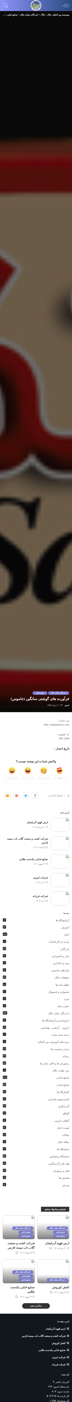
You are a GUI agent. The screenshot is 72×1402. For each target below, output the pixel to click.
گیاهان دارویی (61, 1120)
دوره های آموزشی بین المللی (53, 1042)
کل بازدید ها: (62, 1396)
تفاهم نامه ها (62, 984)
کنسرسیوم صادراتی (58, 1099)
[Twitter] (26, 795)
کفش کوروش (60, 1287)
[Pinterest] (16, 795)
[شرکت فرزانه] (60, 898)
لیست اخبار (63, 1128)
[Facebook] (35, 795)
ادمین (67, 705)
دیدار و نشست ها (60, 1049)
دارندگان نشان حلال (58, 693)
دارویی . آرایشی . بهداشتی (54, 1027)
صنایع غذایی (39, 693)
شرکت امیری (40, 877)
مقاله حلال (63, 1142)
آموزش (65, 927)
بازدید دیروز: (62, 1391)
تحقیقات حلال (62, 977)
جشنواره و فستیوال (58, 992)
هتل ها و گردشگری (59, 1163)
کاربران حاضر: (61, 1382)
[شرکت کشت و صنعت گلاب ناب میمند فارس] (60, 843)
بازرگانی (64, 949)
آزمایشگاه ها (62, 920)
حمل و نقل (63, 1006)
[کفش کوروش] (53, 1271)
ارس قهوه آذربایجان (37, 822)
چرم (66, 999)
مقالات (65, 1135)
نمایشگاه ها (63, 1149)
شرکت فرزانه (40, 896)
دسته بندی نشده (60, 1034)
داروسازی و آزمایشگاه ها (55, 1020)
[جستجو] (7, 5)
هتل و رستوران (61, 1170)
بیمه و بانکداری (61, 963)
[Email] (7, 795)
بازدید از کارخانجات (59, 941)
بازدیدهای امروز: (60, 1386)
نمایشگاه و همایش (59, 1156)
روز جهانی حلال (60, 1070)
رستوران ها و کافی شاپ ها (54, 1063)
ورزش (65, 1185)
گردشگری (63, 1106)
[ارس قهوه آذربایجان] (60, 825)
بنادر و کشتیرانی (60, 956)
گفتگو (66, 1113)
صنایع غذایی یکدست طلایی (33, 859)
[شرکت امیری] (60, 880)
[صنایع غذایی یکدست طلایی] (60, 862)
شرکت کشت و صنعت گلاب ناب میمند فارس (44, 1336)
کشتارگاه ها (63, 1092)
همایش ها (64, 1177)
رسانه (66, 1056)
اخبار (66, 934)
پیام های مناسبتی (60, 970)
